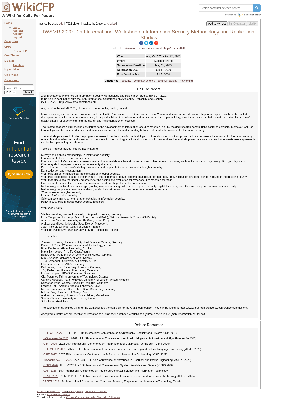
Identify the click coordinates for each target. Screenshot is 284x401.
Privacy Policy (75, 391)
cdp (61, 23)
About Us (42, 391)
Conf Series (11, 55)
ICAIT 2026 (49, 370)
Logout (17, 37)
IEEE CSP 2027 (52, 332)
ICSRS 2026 (50, 365)
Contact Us (54, 391)
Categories (11, 41)
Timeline (18, 65)
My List (9, 60)
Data (64, 391)
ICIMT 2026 (50, 343)
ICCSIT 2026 (50, 376)
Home (8, 23)
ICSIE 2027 (50, 354)
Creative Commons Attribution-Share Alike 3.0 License (93, 397)
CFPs (7, 46)
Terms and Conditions (96, 391)
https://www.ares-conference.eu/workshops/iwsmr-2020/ (152, 48)
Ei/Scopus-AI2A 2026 (55, 338)
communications (167, 80)
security (126, 80)
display (111, 23)
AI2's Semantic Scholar (58, 394)
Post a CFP (20, 51)
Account (18, 33)
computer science (144, 80)
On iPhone (11, 74)
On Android (11, 80)
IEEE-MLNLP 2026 (54, 349)
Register (18, 30)
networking (186, 80)
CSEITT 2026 (51, 381)
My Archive (11, 69)
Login (16, 27)
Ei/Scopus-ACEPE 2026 (57, 360)
